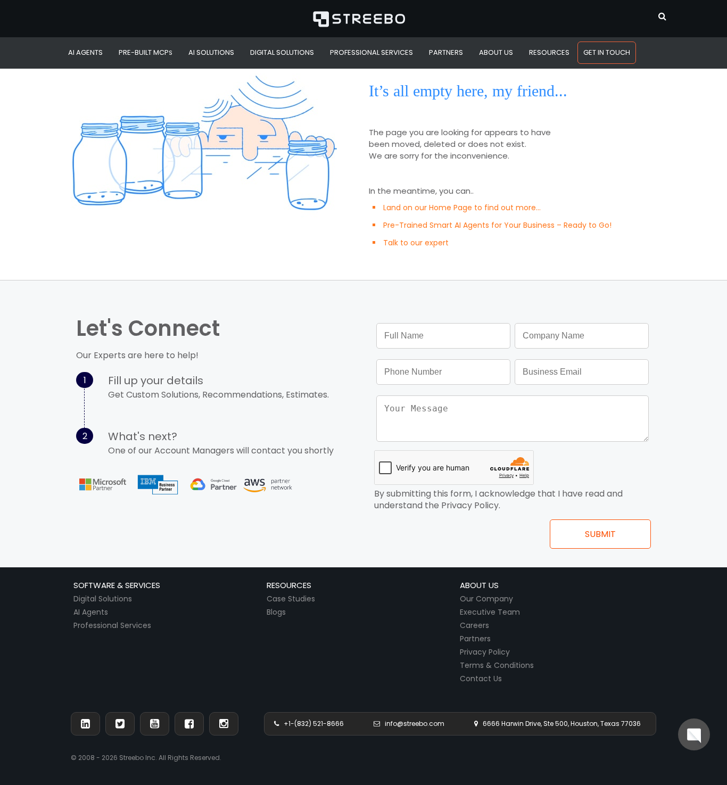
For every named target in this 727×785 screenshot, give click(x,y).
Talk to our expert (416, 242)
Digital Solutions (102, 598)
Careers (474, 625)
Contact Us (481, 678)
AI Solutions (211, 52)
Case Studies (291, 598)
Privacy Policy (485, 652)
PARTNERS (446, 52)
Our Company (486, 598)
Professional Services (112, 625)
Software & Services (116, 585)
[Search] (662, 15)
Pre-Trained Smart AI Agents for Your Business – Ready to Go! (497, 225)
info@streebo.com (412, 723)
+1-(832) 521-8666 (311, 723)
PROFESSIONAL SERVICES (371, 52)
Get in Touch (606, 52)
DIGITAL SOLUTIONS (282, 52)
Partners (475, 638)
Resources (549, 52)
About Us (496, 52)
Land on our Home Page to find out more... (462, 207)
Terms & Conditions (497, 665)
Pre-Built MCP (145, 52)
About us (479, 585)
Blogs (276, 612)
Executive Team (490, 612)
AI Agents (85, 52)
